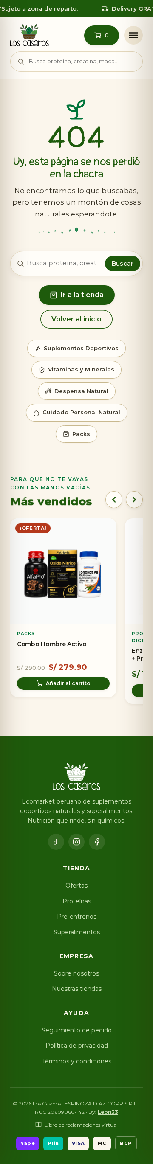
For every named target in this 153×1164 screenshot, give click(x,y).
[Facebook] (97, 842)
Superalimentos (77, 932)
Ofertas (76, 885)
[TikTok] (56, 842)
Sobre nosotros (76, 973)
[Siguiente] (134, 499)
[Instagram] (76, 842)
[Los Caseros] (29, 35)
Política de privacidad (76, 1045)
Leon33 (108, 1112)
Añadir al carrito (68, 683)
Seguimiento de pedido (77, 1030)
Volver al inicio (76, 319)
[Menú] (133, 35)
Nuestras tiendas (77, 988)
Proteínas (76, 901)
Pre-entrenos (76, 916)
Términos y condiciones (76, 1061)
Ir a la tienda (82, 295)
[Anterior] (113, 499)
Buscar (122, 263)
